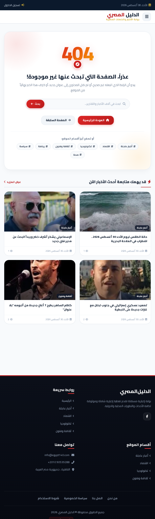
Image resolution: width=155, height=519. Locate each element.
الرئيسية (66, 400)
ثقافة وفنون (63, 431)
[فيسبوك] (147, 416)
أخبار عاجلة (65, 408)
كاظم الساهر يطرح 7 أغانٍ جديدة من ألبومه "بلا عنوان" (40, 307)
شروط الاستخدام (48, 498)
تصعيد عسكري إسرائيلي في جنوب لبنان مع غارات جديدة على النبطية (118, 307)
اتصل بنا (97, 498)
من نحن (112, 498)
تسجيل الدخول (12, 5)
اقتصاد (67, 416)
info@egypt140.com (57, 455)
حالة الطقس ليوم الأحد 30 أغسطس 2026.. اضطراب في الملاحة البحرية (119, 239)
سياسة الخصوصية (75, 498)
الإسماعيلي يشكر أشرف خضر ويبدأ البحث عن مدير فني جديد (42, 239)
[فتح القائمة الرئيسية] (146, 17)
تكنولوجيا (65, 423)
